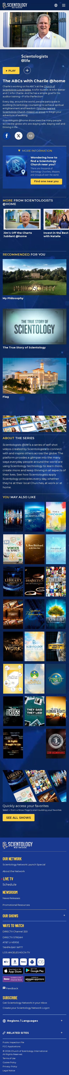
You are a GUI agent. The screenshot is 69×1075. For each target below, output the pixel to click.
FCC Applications (11, 1046)
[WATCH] (56, 549)
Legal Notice (9, 1070)
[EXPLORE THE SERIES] (13, 517)
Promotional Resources (16, 904)
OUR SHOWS (10, 915)
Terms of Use (9, 1058)
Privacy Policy (10, 1066)
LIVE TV (8, 878)
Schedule (9, 884)
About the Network (14, 871)
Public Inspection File (13, 1042)
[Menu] (63, 5)
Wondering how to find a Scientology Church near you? (44, 161)
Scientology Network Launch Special (24, 864)
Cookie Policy (9, 1062)
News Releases (11, 898)
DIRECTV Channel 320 (15, 931)
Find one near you (46, 181)
